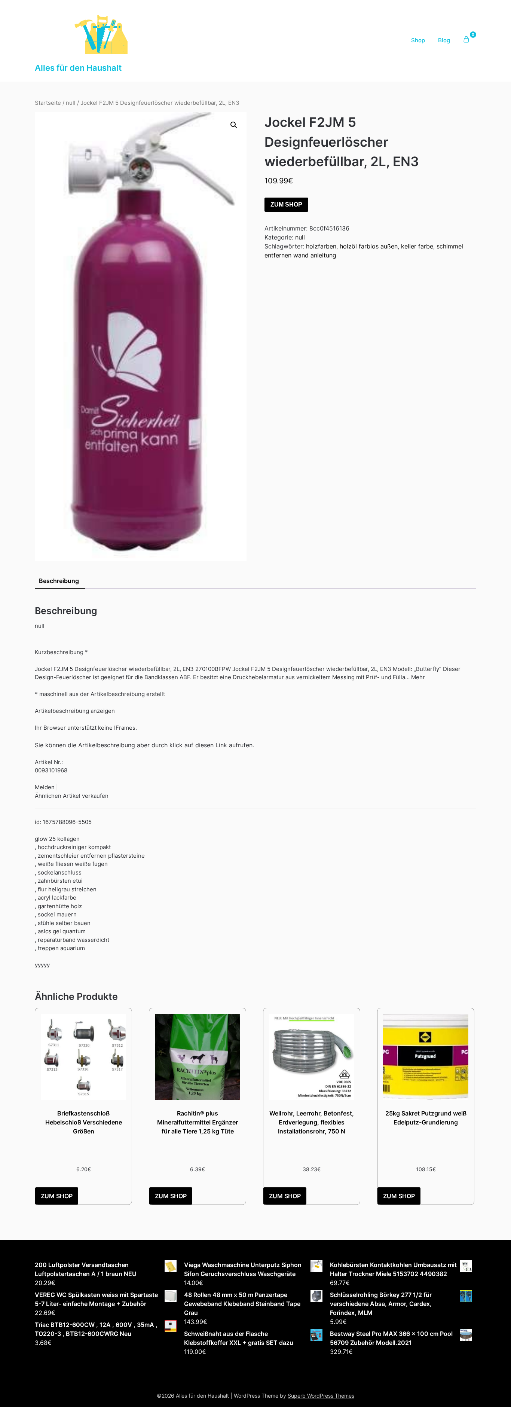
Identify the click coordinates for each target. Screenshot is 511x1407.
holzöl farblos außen (369, 246)
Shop (418, 40)
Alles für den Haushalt (78, 68)
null (71, 103)
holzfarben (321, 246)
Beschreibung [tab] (59, 581)
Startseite (48, 103)
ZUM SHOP (286, 204)
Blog (444, 40)
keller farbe (417, 246)
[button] (234, 125)
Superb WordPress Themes (321, 1395)
